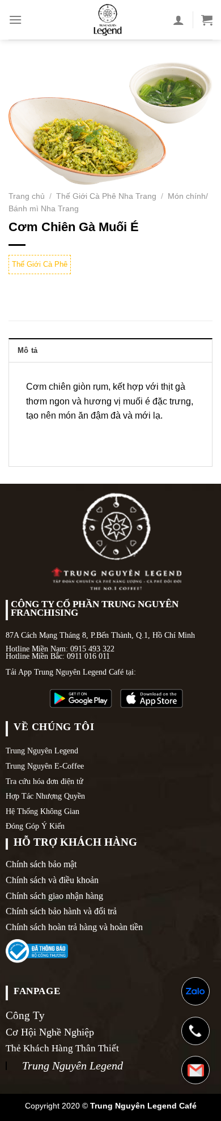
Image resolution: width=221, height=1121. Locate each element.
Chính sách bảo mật (41, 864)
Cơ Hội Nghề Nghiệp (50, 1032)
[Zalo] (195, 991)
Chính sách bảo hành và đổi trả (61, 911)
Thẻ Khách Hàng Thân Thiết (62, 1048)
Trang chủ (26, 196)
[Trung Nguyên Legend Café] (107, 20)
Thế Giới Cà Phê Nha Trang (106, 196)
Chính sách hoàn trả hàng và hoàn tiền (74, 927)
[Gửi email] (195, 1070)
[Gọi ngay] (195, 1031)
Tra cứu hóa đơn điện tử (44, 781)
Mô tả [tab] (27, 350)
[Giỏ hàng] (206, 19)
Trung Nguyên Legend (42, 750)
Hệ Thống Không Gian (42, 811)
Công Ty (25, 1015)
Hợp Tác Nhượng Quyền (45, 795)
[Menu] (15, 19)
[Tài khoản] (178, 19)
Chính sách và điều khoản (52, 880)
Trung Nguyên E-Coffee (45, 765)
